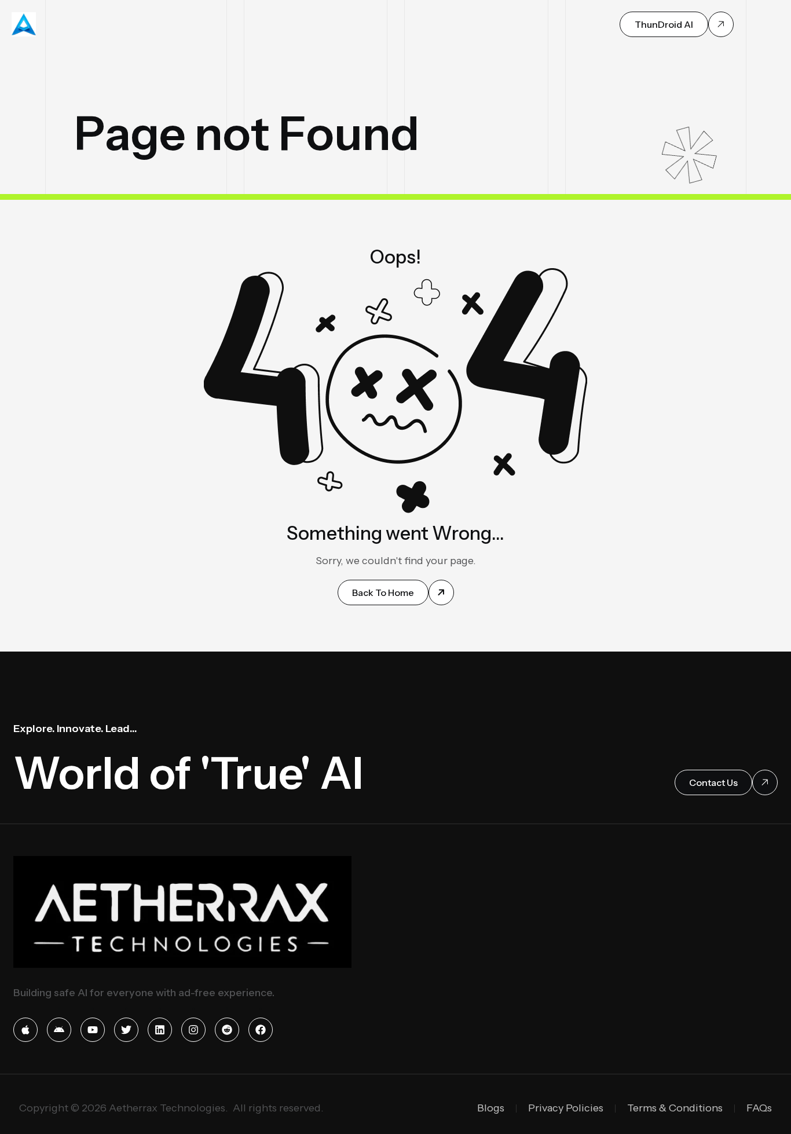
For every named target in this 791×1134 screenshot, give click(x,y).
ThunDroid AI (664, 24)
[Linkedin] (160, 1030)
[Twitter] (126, 1030)
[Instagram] (193, 1030)
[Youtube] (92, 1030)
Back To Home (383, 592)
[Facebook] (260, 1030)
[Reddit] (227, 1030)
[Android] (59, 1030)
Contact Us (713, 782)
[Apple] (25, 1030)
